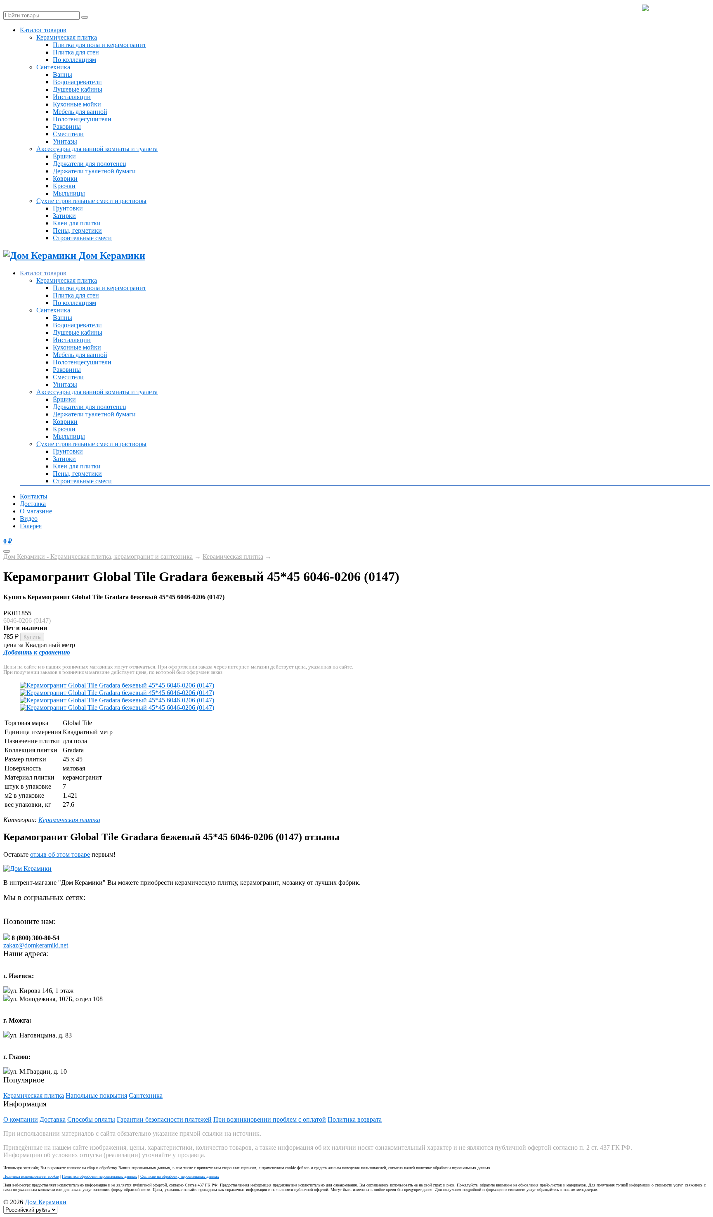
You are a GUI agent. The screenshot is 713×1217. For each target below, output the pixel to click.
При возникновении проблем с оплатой (269, 1119)
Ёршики (64, 156)
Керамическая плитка (66, 37)
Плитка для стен (76, 52)
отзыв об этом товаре (60, 854)
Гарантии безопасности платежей (164, 1119)
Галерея (31, 525)
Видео (29, 518)
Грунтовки (68, 208)
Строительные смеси (82, 237)
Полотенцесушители (82, 119)
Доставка (33, 503)
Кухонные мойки (77, 104)
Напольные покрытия (96, 1095)
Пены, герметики (77, 230)
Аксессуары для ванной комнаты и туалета (97, 148)
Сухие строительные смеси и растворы (91, 200)
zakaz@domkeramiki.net (35, 945)
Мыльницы (69, 193)
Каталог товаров (43, 29)
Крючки (64, 185)
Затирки (64, 215)
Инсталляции (72, 96)
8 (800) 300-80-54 (679, 8)
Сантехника (53, 67)
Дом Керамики (45, 1201)
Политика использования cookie (31, 1176)
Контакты (33, 496)
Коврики (65, 178)
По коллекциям (74, 59)
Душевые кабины (77, 89)
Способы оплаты (91, 1119)
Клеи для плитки (77, 223)
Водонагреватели (77, 81)
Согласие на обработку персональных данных (179, 1176)
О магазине (36, 511)
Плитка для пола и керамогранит (99, 44)
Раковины (67, 126)
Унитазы (65, 141)
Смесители (68, 133)
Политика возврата (355, 1119)
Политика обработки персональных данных (99, 1176)
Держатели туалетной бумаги (94, 171)
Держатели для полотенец (89, 163)
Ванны (62, 74)
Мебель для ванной (80, 111)
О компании (20, 1119)
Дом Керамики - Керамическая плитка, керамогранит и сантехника (98, 556)
